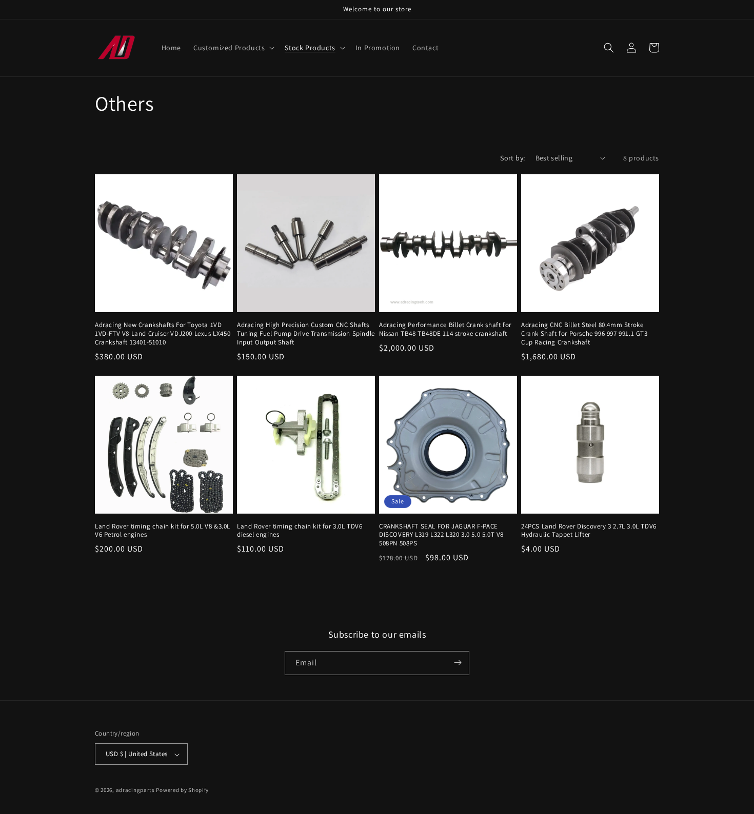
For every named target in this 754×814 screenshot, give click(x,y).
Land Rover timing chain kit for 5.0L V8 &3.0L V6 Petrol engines (162, 530)
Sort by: (512, 157)
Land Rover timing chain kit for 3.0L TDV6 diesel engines (300, 530)
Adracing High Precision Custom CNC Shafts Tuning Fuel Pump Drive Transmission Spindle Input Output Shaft (306, 334)
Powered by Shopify (182, 790)
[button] (233, 47)
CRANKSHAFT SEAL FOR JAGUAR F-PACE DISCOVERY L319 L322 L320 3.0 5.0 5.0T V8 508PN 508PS (441, 535)
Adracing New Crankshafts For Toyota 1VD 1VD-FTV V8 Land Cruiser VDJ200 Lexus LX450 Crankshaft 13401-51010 (162, 334)
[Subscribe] (457, 662)
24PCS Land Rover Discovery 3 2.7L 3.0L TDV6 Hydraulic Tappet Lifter (589, 530)
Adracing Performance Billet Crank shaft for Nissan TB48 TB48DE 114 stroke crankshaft (445, 329)
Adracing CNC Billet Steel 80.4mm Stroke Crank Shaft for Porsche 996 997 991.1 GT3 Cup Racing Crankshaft (584, 334)
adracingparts (135, 790)
